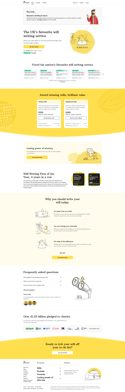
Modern (29, 388)
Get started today (62, 257)
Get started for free (49, 118)
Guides (81, 2)
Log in (87, 2)
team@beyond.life (42, 20)
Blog (24, 369)
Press (24, 376)
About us (75, 2)
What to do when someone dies (28, 381)
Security (25, 378)
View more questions (29, 290)
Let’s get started (34, 47)
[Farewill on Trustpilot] (29, 53)
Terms (24, 386)
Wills (32, 2)
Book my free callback (76, 118)
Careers (25, 371)
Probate (38, 2)
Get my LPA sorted (37, 157)
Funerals (44, 2)
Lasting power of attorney (45, 378)
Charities (25, 373)
